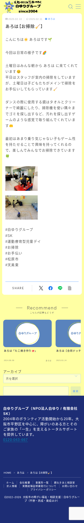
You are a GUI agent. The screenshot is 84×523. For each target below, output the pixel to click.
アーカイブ (12, 372)
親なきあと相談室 (64, 482)
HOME (7, 472)
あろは (51, 19)
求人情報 (11, 486)
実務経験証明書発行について (39, 486)
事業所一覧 (42, 482)
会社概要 (25, 482)
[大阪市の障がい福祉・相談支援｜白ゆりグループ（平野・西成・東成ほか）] (22, 6)
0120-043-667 (15, 440)
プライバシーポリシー (43, 489)
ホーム (10, 482)
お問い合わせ (70, 486)
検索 (76, 391)
